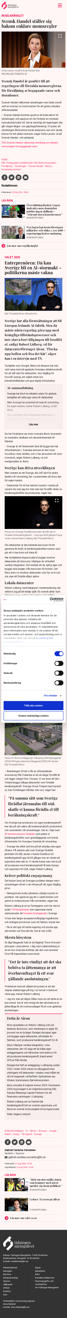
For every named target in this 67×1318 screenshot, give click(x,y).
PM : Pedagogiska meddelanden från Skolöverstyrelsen (29, 163)
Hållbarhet (7, 1284)
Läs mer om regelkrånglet (22, 245)
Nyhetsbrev (40, 1271)
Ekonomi (7, 1274)
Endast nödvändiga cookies (34, 715)
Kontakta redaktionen (44, 1278)
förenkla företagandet (35, 913)
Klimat (33, 1131)
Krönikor (7, 1291)
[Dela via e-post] (26, 177)
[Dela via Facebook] (4, 177)
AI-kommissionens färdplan (20, 833)
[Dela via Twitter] (11, 177)
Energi (16, 1134)
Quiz (5, 1294)
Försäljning (7, 166)
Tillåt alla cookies (33, 705)
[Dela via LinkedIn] (19, 177)
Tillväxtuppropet (20, 909)
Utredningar (20, 166)
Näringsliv (7, 1271)
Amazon (43, 1131)
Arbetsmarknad (10, 1267)
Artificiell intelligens (14, 1131)
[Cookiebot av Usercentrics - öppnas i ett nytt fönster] (49, 600)
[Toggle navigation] (60, 5)
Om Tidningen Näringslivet (47, 1287)
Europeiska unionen (11, 169)
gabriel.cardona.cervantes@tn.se (27, 1157)
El (27, 1131)
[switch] (59, 663)
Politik (5, 159)
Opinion (6, 1281)
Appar (38, 1267)
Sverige (38, 1134)
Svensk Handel (36, 166)
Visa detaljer (50, 695)
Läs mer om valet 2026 (23, 1218)
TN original (27, 1134)
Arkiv (37, 1274)
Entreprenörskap (10, 1278)
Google (53, 1131)
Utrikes (6, 1288)
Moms (48, 166)
